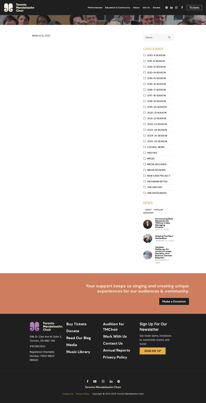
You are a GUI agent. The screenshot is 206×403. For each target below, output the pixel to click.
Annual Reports (116, 350)
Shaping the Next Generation (164, 237)
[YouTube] (95, 381)
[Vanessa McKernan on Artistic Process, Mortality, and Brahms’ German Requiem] (147, 254)
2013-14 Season (156, 72)
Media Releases (156, 164)
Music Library (78, 352)
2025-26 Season (157, 141)
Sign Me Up (152, 351)
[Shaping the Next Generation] (147, 238)
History (152, 152)
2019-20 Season (157, 107)
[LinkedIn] (171, 7)
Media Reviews (156, 170)
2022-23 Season (157, 124)
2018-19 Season (156, 101)
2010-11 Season (156, 55)
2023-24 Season (157, 129)
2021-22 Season (156, 118)
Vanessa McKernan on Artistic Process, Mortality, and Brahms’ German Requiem (163, 252)
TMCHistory (154, 187)
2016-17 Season (156, 89)
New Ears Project (158, 175)
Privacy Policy (115, 357)
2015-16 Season (156, 84)
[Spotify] (167, 7)
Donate (72, 331)
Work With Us (115, 336)
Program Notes (157, 181)
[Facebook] (182, 7)
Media (151, 158)
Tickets (194, 8)
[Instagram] (176, 7)
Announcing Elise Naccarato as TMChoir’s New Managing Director (164, 223)
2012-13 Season (156, 66)
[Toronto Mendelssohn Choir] (103, 387)
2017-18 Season (156, 95)
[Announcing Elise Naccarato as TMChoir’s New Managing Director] (147, 224)
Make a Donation (174, 301)
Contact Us (113, 343)
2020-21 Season (156, 112)
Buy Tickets (76, 324)
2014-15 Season (156, 78)
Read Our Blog (78, 338)
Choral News (156, 147)
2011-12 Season (156, 61)
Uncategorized (157, 193)
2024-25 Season (157, 135)
